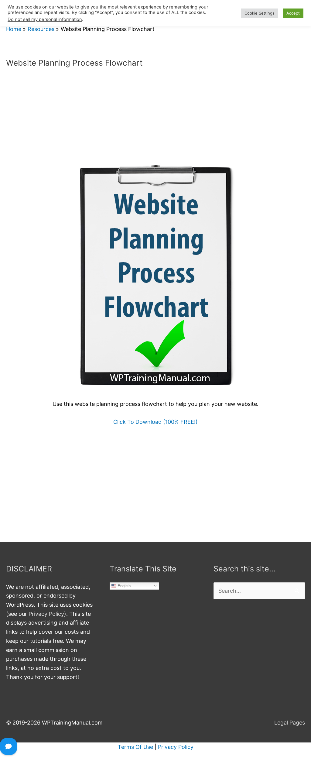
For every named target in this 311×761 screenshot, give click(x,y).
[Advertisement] (155, 118)
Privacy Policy (46, 614)
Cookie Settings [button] (259, 13)
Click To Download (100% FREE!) (155, 422)
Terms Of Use (135, 747)
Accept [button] (293, 13)
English (123, 585)
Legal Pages (289, 722)
